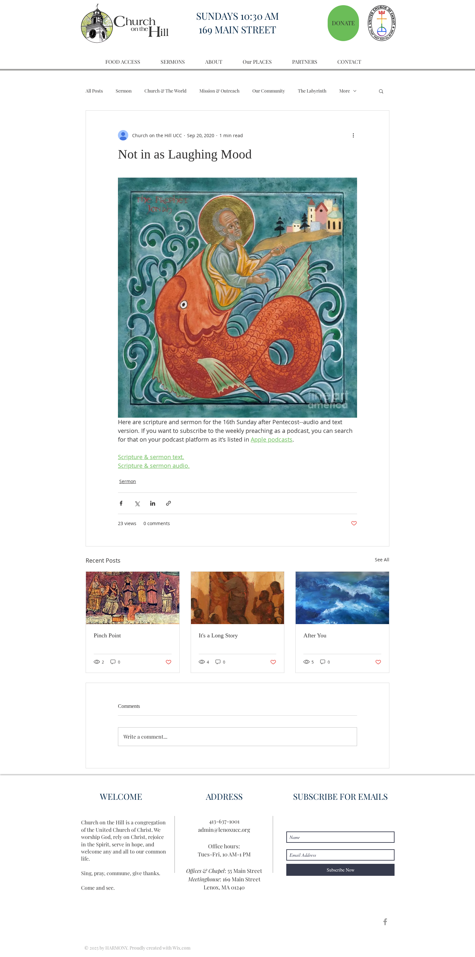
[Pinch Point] (132, 598)
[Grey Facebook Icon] (385, 921)
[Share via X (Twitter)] (137, 503)
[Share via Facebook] (121, 503)
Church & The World (165, 91)
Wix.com (181, 948)
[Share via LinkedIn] (153, 503)
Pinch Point (107, 635)
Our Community (268, 91)
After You (314, 635)
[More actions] (353, 135)
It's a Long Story (218, 635)
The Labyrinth (312, 91)
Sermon (124, 91)
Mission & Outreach (219, 91)
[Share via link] (168, 503)
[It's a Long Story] (237, 598)
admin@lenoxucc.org (224, 829)
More (344, 91)
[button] (381, 91)
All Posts (94, 91)
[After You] (342, 598)
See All (382, 559)
